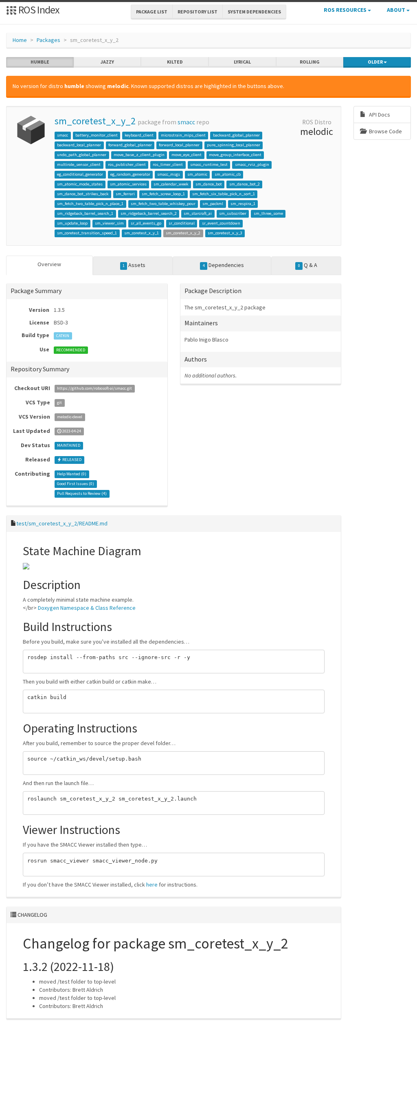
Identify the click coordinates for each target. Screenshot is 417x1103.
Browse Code (385, 131)
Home (20, 40)
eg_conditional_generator (80, 174)
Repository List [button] (197, 12)
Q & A (307, 265)
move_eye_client (186, 154)
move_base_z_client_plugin (139, 154)
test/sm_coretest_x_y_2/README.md (62, 523)
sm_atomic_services (128, 184)
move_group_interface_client (235, 154)
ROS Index (38, 9)
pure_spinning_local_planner (233, 145)
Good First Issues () (75, 484)
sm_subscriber (232, 213)
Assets (134, 265)
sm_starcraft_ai (198, 213)
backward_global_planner (236, 135)
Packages (48, 40)
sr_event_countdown (221, 223)
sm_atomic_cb (228, 174)
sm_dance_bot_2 (244, 184)
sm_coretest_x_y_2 (95, 121)
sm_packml (212, 203)
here (152, 884)
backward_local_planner (79, 145)
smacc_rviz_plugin (252, 164)
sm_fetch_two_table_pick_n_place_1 (90, 203)
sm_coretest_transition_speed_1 (87, 233)
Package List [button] (151, 12)
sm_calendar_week (171, 184)
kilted (175, 62)
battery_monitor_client (96, 135)
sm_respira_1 (242, 203)
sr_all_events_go (146, 223)
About (396, 9)
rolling (310, 62)
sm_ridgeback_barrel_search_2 (149, 213)
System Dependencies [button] (254, 12)
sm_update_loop (72, 223)
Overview (49, 264)
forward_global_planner (130, 145)
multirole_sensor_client (79, 164)
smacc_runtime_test (209, 164)
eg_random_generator (130, 174)
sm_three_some (268, 213)
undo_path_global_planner (81, 154)
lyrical (242, 62)
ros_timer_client (168, 164)
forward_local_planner (179, 145)
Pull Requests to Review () (82, 493)
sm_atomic (197, 174)
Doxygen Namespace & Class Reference (87, 607)
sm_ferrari (125, 193)
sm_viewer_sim (109, 223)
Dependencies (223, 265)
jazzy (107, 62)
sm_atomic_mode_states (80, 184)
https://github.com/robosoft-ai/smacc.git (94, 388)
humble (40, 62)
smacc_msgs (168, 174)
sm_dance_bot (208, 184)
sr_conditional (182, 223)
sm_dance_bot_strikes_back (82, 193)
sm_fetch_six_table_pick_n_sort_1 (223, 193)
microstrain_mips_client (183, 135)
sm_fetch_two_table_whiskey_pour (163, 203)
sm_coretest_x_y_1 (141, 233)
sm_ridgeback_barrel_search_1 (85, 213)
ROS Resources (346, 9)
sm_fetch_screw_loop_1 (163, 193)
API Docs (379, 114)
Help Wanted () (71, 474)
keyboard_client (139, 135)
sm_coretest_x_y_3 (225, 233)
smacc (186, 122)
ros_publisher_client (127, 164)
